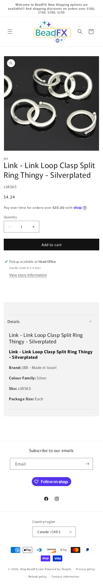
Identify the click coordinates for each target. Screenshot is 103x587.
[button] (10, 31)
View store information (28, 274)
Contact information (65, 576)
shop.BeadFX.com (32, 569)
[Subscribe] (87, 464)
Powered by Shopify (58, 569)
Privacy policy (85, 569)
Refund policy (37, 576)
